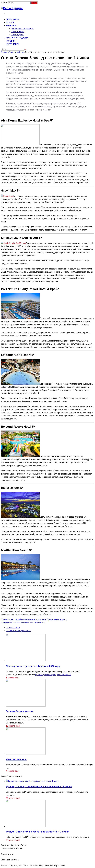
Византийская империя (19, 711)
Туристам (13, 52)
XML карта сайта (57, 865)
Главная (5, 52)
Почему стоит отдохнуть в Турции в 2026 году (33, 666)
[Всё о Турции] (12, 8)
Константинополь (16, 759)
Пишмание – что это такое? (22, 622)
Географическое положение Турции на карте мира (34, 619)
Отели (21, 52)
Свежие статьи (13, 627)
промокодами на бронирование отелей (53, 675)
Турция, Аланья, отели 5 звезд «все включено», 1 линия (39, 786)
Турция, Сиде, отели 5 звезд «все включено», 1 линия (37, 831)
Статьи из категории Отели (18, 631)
